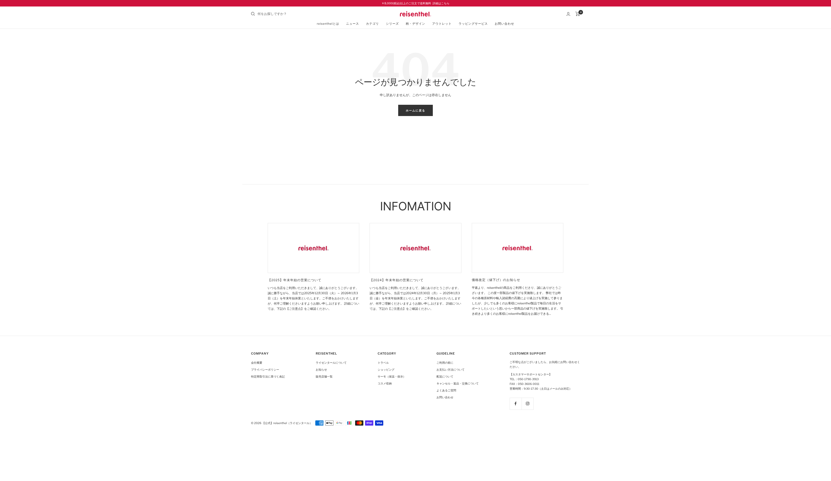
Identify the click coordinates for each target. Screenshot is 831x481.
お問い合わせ (504, 23)
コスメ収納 (385, 383)
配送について (444, 376)
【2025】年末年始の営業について (294, 280)
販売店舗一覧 (324, 376)
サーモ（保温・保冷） (392, 376)
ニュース (352, 23)
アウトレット (442, 23)
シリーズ (392, 23)
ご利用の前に (444, 362)
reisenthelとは (328, 23)
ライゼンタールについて (331, 362)
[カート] (577, 14)
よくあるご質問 (446, 390)
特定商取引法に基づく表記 (268, 376)
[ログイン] (568, 14)
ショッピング (386, 369)
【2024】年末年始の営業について (397, 280)
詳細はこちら (441, 3)
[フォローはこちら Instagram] (527, 404)
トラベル (383, 362)
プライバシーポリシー (265, 369)
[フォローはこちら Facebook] (516, 404)
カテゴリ (372, 23)
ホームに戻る (415, 110)
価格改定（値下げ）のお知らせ (496, 280)
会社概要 (256, 362)
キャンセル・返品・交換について (457, 383)
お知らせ (321, 369)
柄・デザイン (415, 23)
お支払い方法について (450, 369)
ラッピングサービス (473, 23)
